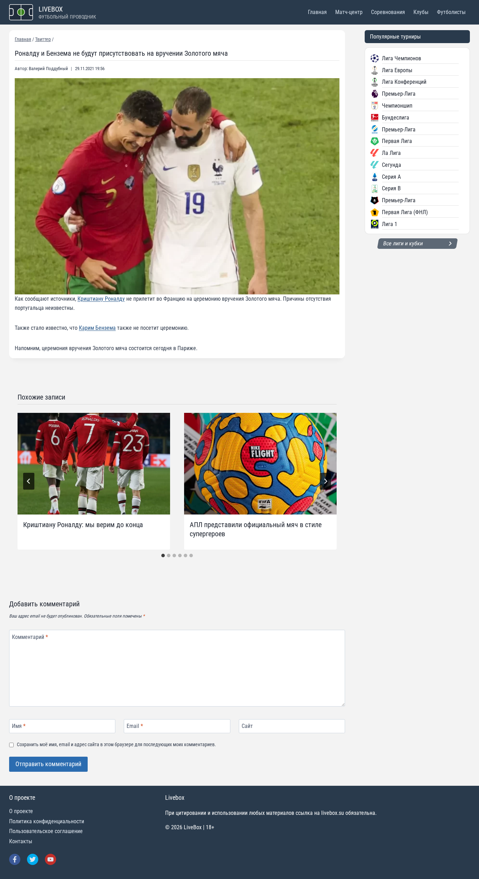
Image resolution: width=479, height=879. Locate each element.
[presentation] (94, 464)
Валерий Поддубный (48, 68)
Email (135, 726)
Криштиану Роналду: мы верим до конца (83, 524)
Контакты (20, 841)
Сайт (247, 726)
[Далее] (325, 481)
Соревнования (388, 12)
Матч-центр (349, 12)
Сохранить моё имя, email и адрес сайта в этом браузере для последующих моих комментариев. (116, 745)
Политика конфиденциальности (46, 821)
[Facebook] (14, 859)
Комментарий (30, 636)
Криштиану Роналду (101, 298)
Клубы (421, 12)
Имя (19, 726)
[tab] (163, 555)
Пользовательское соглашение (46, 831)
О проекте (21, 811)
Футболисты (451, 12)
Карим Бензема (97, 328)
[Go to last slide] (28, 481)
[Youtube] (50, 859)
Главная (317, 12)
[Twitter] (32, 859)
